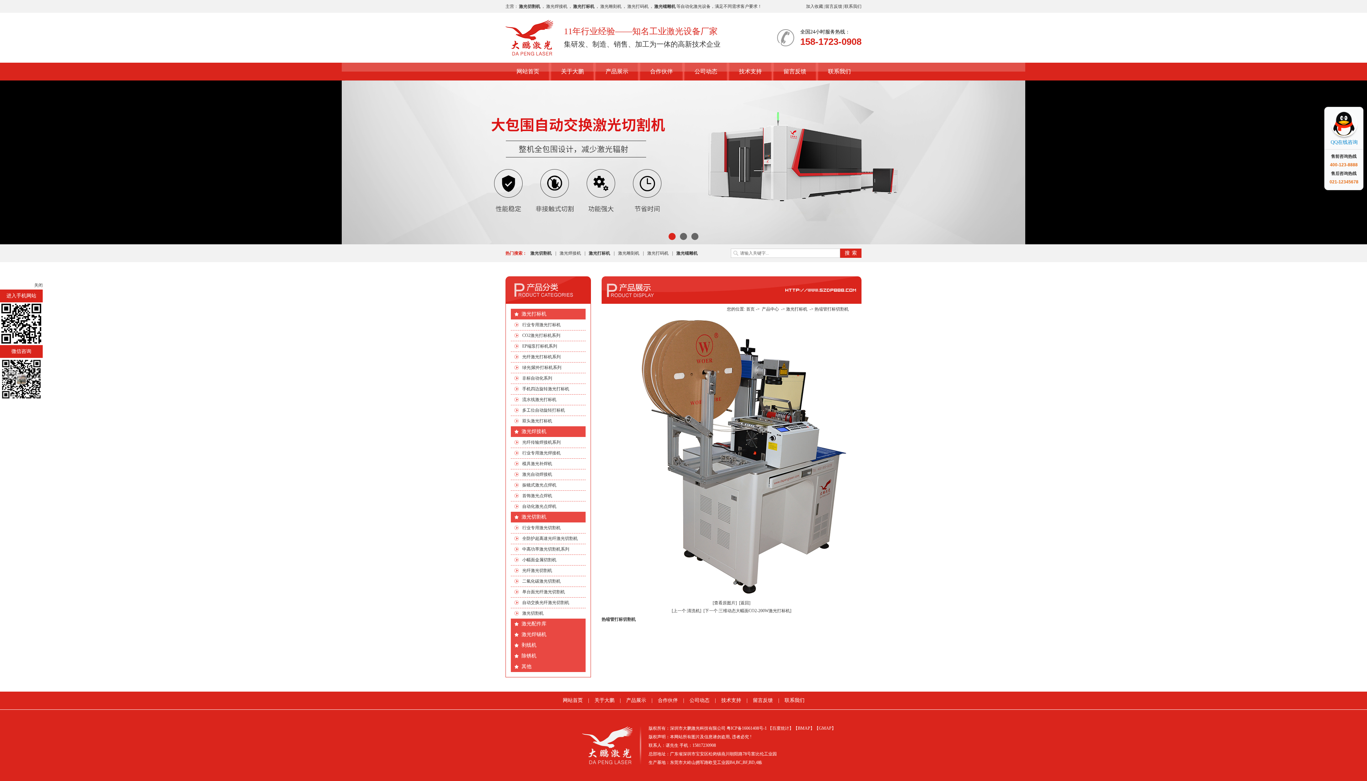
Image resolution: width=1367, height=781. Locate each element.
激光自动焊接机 (537, 474)
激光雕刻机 (611, 6)
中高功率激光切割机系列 (545, 549)
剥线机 (529, 645)
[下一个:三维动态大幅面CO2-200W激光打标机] (747, 610)
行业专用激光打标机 (541, 324)
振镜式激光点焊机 (539, 485)
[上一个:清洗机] (686, 610)
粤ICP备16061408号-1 (747, 728)
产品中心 (770, 309)
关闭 (38, 285)
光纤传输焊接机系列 (541, 442)
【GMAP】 (825, 728)
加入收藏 (814, 6)
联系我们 (852, 6)
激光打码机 (638, 6)
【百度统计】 (781, 728)
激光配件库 (534, 623)
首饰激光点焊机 (537, 495)
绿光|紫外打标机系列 (541, 367)
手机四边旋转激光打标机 (545, 388)
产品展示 (617, 71)
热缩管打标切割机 (832, 309)
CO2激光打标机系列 (541, 335)
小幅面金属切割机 (539, 559)
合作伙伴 (661, 71)
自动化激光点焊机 (539, 506)
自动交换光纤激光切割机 (545, 602)
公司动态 (706, 71)
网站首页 (528, 71)
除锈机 (529, 655)
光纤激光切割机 (537, 570)
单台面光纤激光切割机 (543, 591)
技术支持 (750, 71)
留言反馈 (833, 6)
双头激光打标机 (537, 420)
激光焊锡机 (534, 634)
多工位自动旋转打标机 (543, 410)
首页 (750, 309)
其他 (526, 666)
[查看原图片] (725, 602)
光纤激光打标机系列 (541, 356)
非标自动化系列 (537, 378)
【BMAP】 (804, 728)
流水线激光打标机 (539, 399)
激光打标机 (534, 314)
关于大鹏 (572, 71)
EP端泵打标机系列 (539, 346)
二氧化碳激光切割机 (541, 581)
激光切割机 (534, 517)
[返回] (744, 602)
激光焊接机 (556, 6)
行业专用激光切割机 (541, 527)
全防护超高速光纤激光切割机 (550, 538)
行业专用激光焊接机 (541, 453)
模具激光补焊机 (537, 463)
